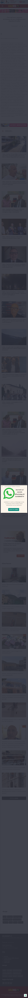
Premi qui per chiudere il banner (12, 486)
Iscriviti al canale (13, 509)
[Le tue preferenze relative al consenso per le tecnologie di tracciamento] (25, 995)
